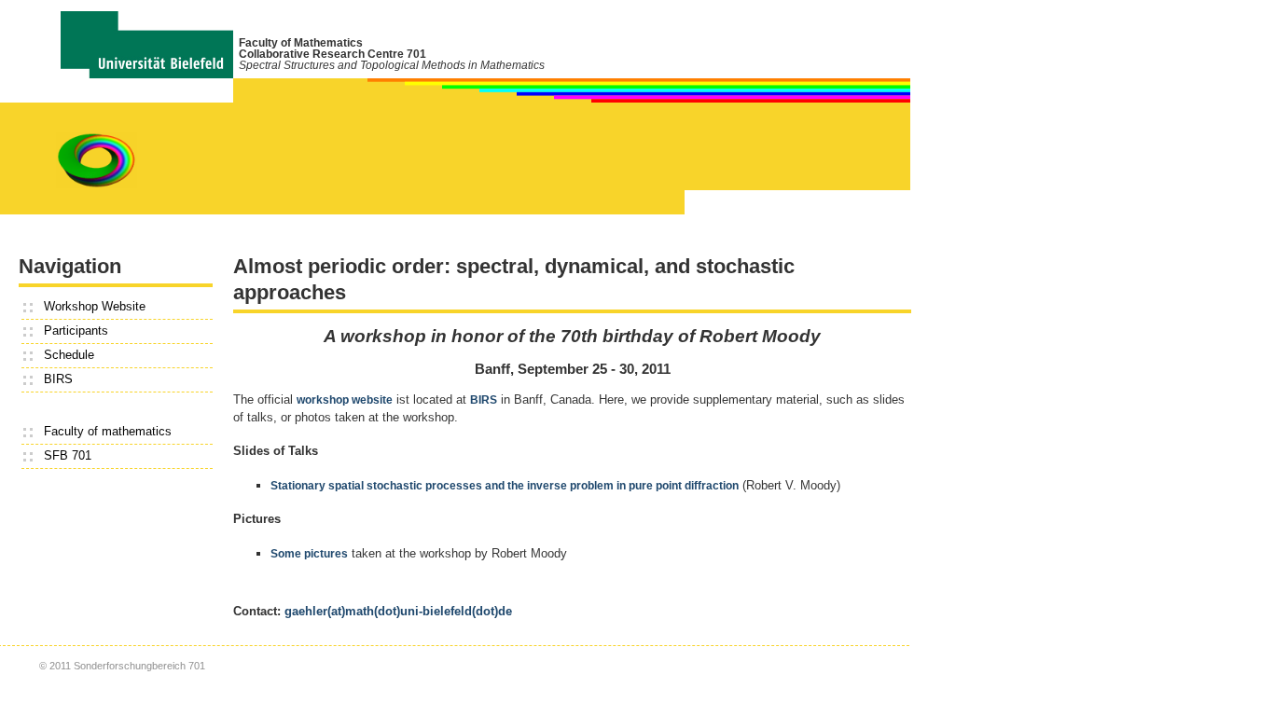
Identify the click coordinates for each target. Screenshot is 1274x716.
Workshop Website (94, 306)
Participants (76, 330)
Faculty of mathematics (108, 431)
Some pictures (309, 553)
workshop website (345, 399)
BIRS (58, 379)
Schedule (69, 355)
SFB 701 (67, 455)
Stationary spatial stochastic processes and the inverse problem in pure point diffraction (504, 485)
